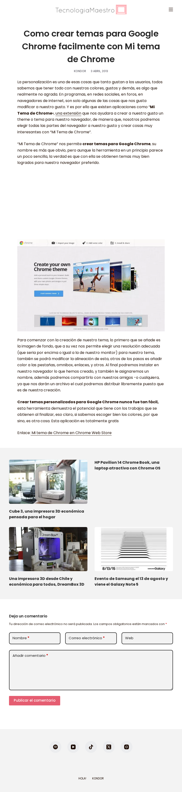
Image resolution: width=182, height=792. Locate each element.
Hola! (82, 778)
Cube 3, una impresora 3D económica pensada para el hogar (46, 514)
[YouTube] (73, 747)
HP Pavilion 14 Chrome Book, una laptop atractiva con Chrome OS (127, 465)
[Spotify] (55, 747)
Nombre (21, 637)
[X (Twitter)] (109, 747)
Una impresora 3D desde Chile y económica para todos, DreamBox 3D (46, 581)
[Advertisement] (91, 205)
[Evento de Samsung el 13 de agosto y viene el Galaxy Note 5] (134, 549)
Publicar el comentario (34, 700)
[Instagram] (126, 747)
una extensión (68, 113)
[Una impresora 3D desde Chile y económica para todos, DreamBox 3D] (48, 549)
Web (129, 637)
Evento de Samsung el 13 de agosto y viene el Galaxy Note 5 (131, 581)
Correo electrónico (87, 637)
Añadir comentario (30, 655)
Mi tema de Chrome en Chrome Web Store (71, 432)
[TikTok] (91, 747)
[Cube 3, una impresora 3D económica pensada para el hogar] (48, 482)
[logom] (91, 9)
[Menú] (171, 9)
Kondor (98, 778)
